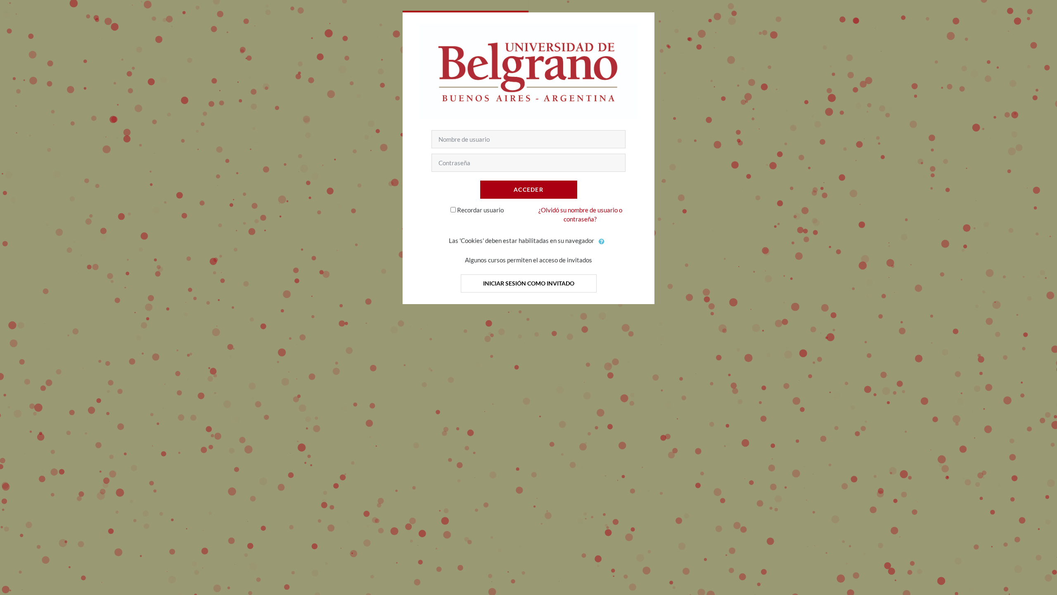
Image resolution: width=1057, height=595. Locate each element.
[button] (602, 241)
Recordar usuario (480, 210)
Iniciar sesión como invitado (528, 283)
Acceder (528, 189)
